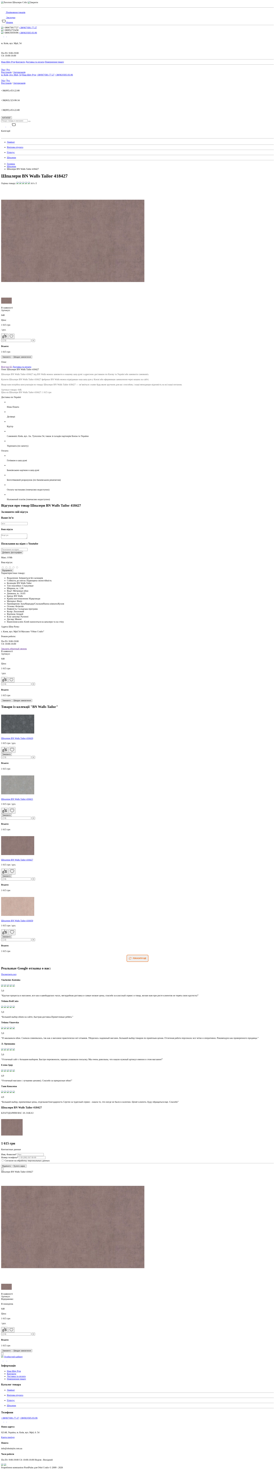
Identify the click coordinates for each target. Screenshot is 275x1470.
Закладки (10, 17)
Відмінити (6, 1166)
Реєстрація (6, 72)
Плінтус (11, 152)
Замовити (6, 357)
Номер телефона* (9, 1157)
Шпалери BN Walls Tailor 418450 (17, 920)
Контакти (20, 62)
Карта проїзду (8, 1437)
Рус (8, 69)
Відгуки (6, 367)
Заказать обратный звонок (14, 648)
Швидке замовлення (22, 357)
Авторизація (19, 72)
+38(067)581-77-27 (28, 27)
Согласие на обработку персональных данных (27, 1160)
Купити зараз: (19, 1166)
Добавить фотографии (12, 552)
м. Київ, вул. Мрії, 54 (11, 75)
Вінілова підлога (15, 147)
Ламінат (11, 142)
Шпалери (11, 157)
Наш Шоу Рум (8, 62)
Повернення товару (54, 62)
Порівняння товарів (15, 12)
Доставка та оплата (34, 62)
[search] (29, 121)
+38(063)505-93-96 (28, 32)
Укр (3, 69)
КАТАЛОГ (6, 118)
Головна (11, 164)
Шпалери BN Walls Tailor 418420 (17, 738)
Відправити (7, 570)
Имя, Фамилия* (9, 1154)
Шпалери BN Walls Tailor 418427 (17, 860)
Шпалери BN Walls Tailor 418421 (17, 799)
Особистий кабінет (13, 1356)
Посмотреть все (8, 974)
